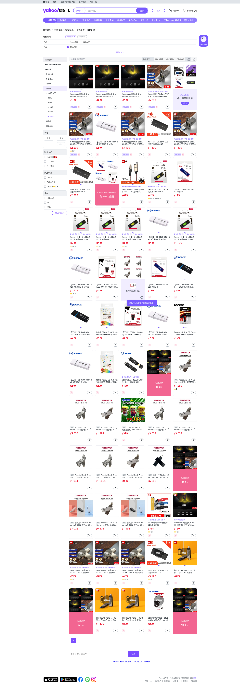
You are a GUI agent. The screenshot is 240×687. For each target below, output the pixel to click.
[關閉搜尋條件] (82, 10)
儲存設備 (48, 69)
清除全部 (82, 36)
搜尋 (133, 654)
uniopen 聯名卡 (174, 20)
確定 (61, 144)
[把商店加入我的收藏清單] (141, 297)
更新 (194, 678)
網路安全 (176, 681)
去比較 (185, 103)
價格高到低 (170, 59)
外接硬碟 (49, 79)
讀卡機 (48, 121)
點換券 (63, 20)
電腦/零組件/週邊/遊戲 (53, 64)
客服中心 (148, 681)
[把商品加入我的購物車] (89, 107)
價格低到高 (159, 59)
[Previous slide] (70, 76)
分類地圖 (193, 681)
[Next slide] (91, 76)
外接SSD (49, 74)
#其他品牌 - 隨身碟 (142, 661)
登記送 (75, 20)
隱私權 (185, 681)
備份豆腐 (49, 126)
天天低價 (110, 20)
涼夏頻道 (121, 20)
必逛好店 (133, 20)
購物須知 (167, 681)
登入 (158, 10)
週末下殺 (144, 20)
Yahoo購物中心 (56, 11)
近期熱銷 (180, 59)
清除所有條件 (59, 213)
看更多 (155, 20)
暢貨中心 (86, 20)
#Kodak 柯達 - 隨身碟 (122, 661)
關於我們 (158, 681)
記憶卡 (48, 83)
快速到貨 (98, 20)
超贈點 (191, 20)
